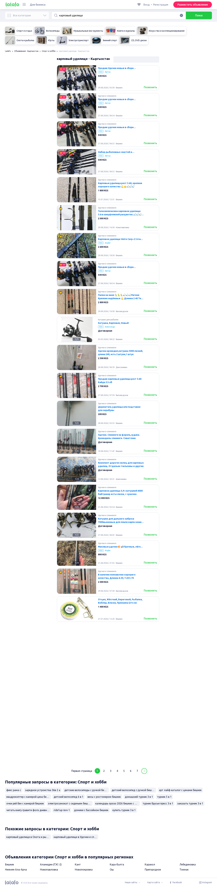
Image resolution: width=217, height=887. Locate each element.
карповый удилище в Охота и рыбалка (28, 837)
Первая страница (81, 770)
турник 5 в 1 (164, 796)
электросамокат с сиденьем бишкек (70, 803)
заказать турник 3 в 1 (190, 803)
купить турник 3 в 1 (124, 810)
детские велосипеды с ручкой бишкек (86, 790)
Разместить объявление (192, 4)
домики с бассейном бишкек (91, 810)
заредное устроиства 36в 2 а (42, 790)
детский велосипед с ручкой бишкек (134, 790)
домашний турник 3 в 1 (139, 796)
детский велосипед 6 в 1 (68, 796)
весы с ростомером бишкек (104, 796)
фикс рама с (13, 790)
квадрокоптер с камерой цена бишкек (28, 796)
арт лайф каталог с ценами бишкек (180, 790)
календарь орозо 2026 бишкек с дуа (117, 803)
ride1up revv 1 (62, 810)
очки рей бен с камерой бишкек (25, 803)
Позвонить (150, 87)
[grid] (108, 414)
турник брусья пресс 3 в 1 (158, 803)
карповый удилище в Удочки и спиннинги (76, 837)
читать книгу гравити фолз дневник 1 (28, 810)
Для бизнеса (37, 4)
